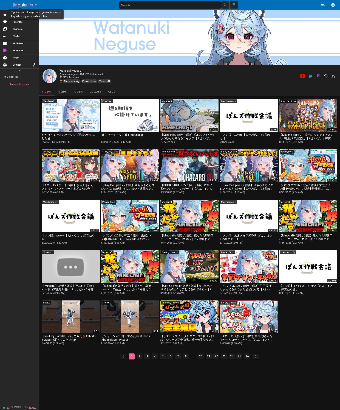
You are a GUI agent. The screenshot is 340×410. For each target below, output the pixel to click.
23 (224, 356)
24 (231, 356)
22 (216, 356)
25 (239, 356)
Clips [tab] (63, 91)
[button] (34, 65)
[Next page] (256, 356)
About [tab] (112, 91)
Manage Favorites (19, 84)
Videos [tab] (47, 91)
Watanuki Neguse (70, 70)
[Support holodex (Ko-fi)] (8, 407)
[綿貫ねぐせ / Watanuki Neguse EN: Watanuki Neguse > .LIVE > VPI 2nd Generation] (49, 76)
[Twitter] (4, 407)
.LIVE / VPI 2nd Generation (92, 74)
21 (208, 356)
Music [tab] (78, 91)
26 (247, 356)
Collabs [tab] (96, 91)
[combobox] (170, 5)
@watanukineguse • (70, 74)
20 (200, 356)
